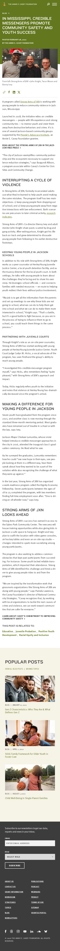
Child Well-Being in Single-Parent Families (26, 798)
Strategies (10, 902)
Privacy (34, 897)
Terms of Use (37, 902)
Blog (4, 13)
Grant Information (14, 891)
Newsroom (10, 897)
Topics (8, 907)
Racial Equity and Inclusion (34, 635)
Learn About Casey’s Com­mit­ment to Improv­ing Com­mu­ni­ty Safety (29, 617)
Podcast (35, 886)
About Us (9, 881)
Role (7, 851)
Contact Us (10, 886)
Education (7, 631)
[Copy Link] (4, 92)
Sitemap (35, 907)
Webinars (35, 891)
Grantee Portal (38, 912)
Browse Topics (32, 668)
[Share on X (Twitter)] (19, 92)
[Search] (48, 4)
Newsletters (11, 918)
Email (7, 838)
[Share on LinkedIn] (14, 92)
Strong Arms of (30, 101)
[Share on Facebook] (9, 92)
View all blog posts (14, 668)
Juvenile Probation (26, 631)
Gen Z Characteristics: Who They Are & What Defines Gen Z (27, 711)
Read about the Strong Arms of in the (28, 146)
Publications (37, 881)
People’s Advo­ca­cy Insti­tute (34, 135)
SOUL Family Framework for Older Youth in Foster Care (26, 755)
